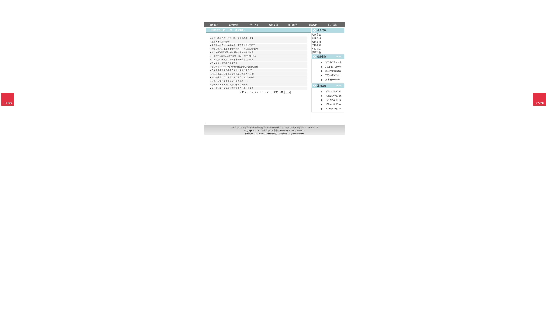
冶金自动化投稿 (238, 127)
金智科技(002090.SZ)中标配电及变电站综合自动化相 (234, 67)
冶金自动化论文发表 (290, 127)
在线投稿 (316, 49)
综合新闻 (239, 30)
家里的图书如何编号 (220, 42)
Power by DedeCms (297, 130)
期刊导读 (316, 34)
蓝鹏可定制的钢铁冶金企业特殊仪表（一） (230, 81)
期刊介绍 (316, 38)
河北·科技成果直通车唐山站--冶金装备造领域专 (232, 52)
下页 (276, 92)
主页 (230, 30)
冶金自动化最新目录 (309, 127)
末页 (281, 92)
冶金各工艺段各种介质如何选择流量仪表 (229, 85)
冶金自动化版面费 (271, 127)
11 (271, 92)
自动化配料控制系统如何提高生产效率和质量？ (232, 88)
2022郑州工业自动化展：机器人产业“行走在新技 (232, 77)
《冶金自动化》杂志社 (270, 130)
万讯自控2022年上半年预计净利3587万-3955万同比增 (234, 49)
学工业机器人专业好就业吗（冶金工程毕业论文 (232, 38)
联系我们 (316, 52)
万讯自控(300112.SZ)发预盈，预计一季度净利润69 (233, 56)
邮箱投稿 (316, 45)
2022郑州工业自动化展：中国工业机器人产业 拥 (232, 74)
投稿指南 (316, 41)
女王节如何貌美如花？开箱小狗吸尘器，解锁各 (232, 60)
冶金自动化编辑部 (254, 127)
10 (268, 92)
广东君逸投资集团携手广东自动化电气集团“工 (231, 70)
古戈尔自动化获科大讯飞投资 (224, 63)
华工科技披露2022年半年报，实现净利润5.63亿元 (233, 45)
